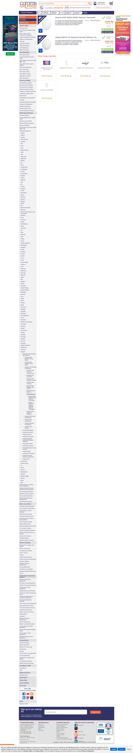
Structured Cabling (25, 80)
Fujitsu (22, 221)
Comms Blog (23, 680)
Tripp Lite (23, 349)
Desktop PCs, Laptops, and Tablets (27, 545)
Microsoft (23, 273)
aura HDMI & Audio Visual (26, 605)
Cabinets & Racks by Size (26, 516)
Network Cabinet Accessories (27, 530)
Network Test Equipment (26, 39)
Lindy (22, 260)
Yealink (23, 478)
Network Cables (24, 25)
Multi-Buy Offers (24, 22)
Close (129, 749)
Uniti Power (24, 461)
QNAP (22, 298)
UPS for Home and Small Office (28, 559)
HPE (22, 232)
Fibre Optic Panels (24, 55)
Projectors (22, 616)
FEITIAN (23, 215)
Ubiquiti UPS (26, 459)
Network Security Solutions (27, 493)
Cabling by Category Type (26, 93)
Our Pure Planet (25, 290)
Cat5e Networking (24, 50)
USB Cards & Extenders (26, 557)
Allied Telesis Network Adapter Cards (28, 630)
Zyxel (22, 480)
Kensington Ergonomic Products (26, 600)
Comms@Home (24, 640)
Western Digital (25, 476)
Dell (22, 182)
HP (21, 230)
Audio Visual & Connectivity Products (27, 576)
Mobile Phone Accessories (27, 663)
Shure (22, 317)
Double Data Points (25, 672)
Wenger (23, 474)
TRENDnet (24, 347)
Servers (22, 555)
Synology (23, 337)
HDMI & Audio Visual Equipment (25, 580)
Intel (22, 236)
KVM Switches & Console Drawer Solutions (26, 485)
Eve (22, 205)
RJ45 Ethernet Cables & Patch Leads (28, 31)
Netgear (23, 281)
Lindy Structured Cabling (26, 87)
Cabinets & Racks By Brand (27, 506)
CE (21, 163)
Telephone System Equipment (27, 91)
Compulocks (24, 167)
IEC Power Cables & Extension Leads (28, 593)
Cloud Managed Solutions (26, 491)
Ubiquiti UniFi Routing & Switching (30, 367)
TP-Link (23, 341)
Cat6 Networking (24, 48)
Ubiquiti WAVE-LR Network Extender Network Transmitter (79, 37)
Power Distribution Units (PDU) (28, 526)
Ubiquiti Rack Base (28, 443)
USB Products (23, 614)
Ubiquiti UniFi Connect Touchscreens (30, 372)
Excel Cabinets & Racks (26, 522)
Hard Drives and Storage (26, 569)
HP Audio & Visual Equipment (27, 583)
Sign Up (103, 4)
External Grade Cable (25, 108)
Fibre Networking (24, 52)
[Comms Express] (28, 8)
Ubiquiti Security (27, 434)
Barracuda (23, 156)
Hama (22, 226)
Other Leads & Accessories (27, 612)
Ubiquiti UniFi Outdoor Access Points (29, 364)
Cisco (22, 165)
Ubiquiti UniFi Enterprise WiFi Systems (29, 354)
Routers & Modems (25, 125)
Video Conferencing (25, 548)
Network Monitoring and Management (26, 498)
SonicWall (23, 324)
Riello (22, 300)
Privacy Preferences (88, 751)
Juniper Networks (25, 243)
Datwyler (23, 180)
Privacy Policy (39, 751)
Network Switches (24, 115)
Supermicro (24, 330)
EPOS (22, 203)
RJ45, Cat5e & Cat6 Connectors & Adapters (26, 34)
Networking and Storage (26, 113)
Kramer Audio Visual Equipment (28, 603)
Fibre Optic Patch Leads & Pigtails (26, 64)
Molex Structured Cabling (26, 89)
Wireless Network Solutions (27, 123)
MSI (22, 279)
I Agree (113, 749)
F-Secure (23, 219)
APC (22, 143)
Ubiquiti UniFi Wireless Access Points (29, 359)
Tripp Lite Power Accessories (27, 607)
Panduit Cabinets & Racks (26, 540)
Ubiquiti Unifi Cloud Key (30, 376)
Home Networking (24, 642)
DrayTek (23, 188)
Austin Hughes (25, 150)
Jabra (22, 241)
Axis (22, 154)
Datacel (23, 175)
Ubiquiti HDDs (26, 451)
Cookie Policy (60, 734)
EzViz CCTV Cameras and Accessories (28, 212)
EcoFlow (23, 197)
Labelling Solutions (25, 43)
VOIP (21, 670)
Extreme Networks (25, 207)
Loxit (22, 266)
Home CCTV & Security (26, 647)
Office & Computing (25, 542)
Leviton (23, 256)
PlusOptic (23, 313)
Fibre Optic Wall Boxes (26, 67)
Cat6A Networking (24, 45)
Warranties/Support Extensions (28, 571)
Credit (21, 701)
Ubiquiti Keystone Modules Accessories (28, 456)
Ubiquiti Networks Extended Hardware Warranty (28, 440)
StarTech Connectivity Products (28, 585)
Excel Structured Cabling (26, 85)
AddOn (23, 133)
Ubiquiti (23, 351)
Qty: (108, 26)
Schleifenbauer (25, 315)
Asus (22, 146)
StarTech (23, 326)
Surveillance (23, 668)
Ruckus (23, 302)
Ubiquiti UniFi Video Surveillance (30, 417)
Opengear (23, 285)
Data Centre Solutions (25, 536)
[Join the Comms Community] (28, 689)
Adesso (23, 135)
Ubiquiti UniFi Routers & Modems (30, 413)
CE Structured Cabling (25, 83)
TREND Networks (25, 345)
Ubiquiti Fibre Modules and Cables (30, 387)
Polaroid (23, 294)
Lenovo (23, 253)
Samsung (23, 307)
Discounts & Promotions (26, 501)
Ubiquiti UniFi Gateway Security (31, 379)
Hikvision (23, 228)
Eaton (22, 195)
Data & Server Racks (25, 504)
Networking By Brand (25, 131)
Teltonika (23, 343)
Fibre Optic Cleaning (25, 73)
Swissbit (23, 334)
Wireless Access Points (26, 121)
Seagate (23, 309)
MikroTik (23, 275)
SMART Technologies (26, 322)
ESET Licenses (24, 553)
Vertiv (22, 467)
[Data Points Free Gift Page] (78, 9)
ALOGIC (23, 141)
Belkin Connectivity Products (27, 624)
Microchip (23, 271)
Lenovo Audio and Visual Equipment (26, 626)
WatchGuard (24, 472)
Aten (22, 148)
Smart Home (23, 649)
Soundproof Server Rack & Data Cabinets (27, 519)
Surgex (23, 332)
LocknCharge (24, 262)
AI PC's (21, 573)
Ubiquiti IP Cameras (28, 445)
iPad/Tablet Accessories (26, 661)
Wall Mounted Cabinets (26, 514)
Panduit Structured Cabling (27, 110)
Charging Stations (24, 538)
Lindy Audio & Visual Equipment (25, 588)
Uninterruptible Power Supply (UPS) (27, 118)
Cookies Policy (27, 751)
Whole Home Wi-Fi (25, 645)
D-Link (22, 186)
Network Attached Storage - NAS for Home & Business (27, 489)
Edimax (23, 199)
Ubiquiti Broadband (28, 430)
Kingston (23, 247)
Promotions (23, 20)
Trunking (22, 41)
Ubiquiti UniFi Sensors (28, 427)
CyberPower (24, 173)
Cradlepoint (24, 169)
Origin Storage (25, 288)
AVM (22, 152)
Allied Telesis (24, 139)
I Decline (121, 749)
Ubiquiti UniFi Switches (30, 383)
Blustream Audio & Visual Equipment (26, 637)
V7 (21, 465)
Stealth (23, 328)
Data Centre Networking (26, 496)
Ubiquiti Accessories (28, 436)
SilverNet (23, 320)
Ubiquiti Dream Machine (31, 391)
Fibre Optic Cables (24, 71)
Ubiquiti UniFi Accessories (28, 420)
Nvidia (22, 283)
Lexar (22, 258)
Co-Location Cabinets (25, 528)
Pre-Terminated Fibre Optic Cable (27, 57)
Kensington (24, 245)
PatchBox (23, 292)
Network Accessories (25, 76)
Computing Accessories (26, 550)
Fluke (22, 217)
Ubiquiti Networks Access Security (29, 448)
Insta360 (23, 234)
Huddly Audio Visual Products (27, 591)
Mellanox (23, 268)
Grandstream (24, 224)
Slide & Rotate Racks (25, 524)
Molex (22, 277)
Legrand (23, 251)
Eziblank (23, 209)
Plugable (23, 311)
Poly (22, 296)
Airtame (23, 137)
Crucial (23, 171)
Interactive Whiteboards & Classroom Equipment (26, 597)
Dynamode (24, 192)
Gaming (22, 651)
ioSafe (22, 239)
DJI (22, 184)
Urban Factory (24, 463)
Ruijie (22, 305)
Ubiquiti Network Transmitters (31, 394)
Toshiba (23, 339)
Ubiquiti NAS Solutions (29, 453)
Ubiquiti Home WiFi (28, 432)
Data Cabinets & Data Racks (27, 508)
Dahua (22, 178)
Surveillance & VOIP (25, 665)
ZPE (22, 482)
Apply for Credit (24, 703)
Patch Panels (23, 95)
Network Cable (23, 28)
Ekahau (23, 201)
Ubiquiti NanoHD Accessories (29, 424)
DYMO (22, 190)
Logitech (23, 264)
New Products (23, 677)
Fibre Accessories (24, 78)
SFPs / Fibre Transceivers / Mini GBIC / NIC (28, 61)
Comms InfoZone (24, 683)
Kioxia (22, 249)
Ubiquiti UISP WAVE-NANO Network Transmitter (75, 17)
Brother (23, 160)
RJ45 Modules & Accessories (27, 98)
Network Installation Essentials (28, 37)
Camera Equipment (25, 567)
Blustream (23, 158)
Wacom (23, 469)
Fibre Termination (24, 69)
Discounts (22, 17)
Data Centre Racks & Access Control (27, 533)
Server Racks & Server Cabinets (26, 511)
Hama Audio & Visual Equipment (25, 633)
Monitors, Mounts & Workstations (25, 564)
